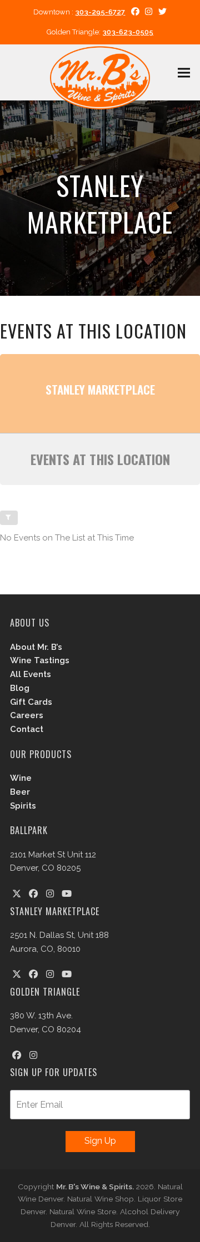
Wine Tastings (39, 660)
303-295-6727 (100, 12)
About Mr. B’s (36, 647)
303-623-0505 (127, 32)
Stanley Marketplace (100, 389)
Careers (26, 715)
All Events (30, 674)
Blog (19, 688)
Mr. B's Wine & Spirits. (95, 1186)
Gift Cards (31, 702)
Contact (26, 729)
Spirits (23, 806)
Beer (20, 792)
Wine (21, 778)
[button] (184, 72)
